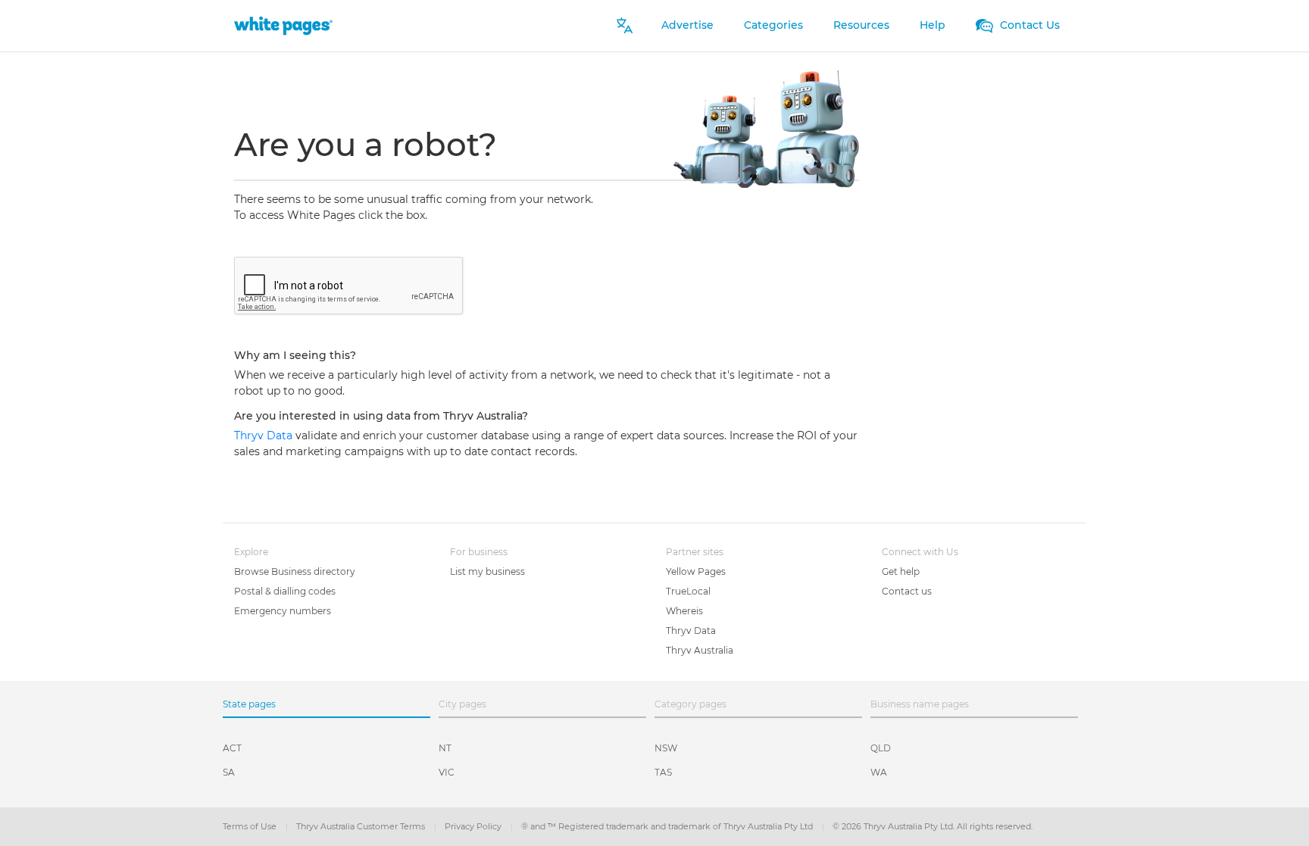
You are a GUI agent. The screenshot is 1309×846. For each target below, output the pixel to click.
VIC (447, 772)
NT (445, 748)
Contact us (907, 591)
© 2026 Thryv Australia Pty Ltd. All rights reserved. (933, 826)
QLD (880, 748)
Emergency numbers (282, 611)
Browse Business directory (294, 571)
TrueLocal (688, 591)
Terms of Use (251, 826)
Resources (861, 25)
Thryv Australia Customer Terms (361, 826)
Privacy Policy (474, 826)
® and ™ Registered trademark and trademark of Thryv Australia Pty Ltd (668, 826)
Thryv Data (264, 435)
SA (229, 772)
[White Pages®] (283, 25)
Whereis (684, 611)
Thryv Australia (699, 650)
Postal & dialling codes (285, 591)
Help (932, 25)
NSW (665, 748)
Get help (901, 571)
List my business (487, 571)
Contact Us (1028, 25)
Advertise (687, 25)
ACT (232, 748)
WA (878, 772)
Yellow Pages (696, 571)
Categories (773, 25)
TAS (663, 772)
